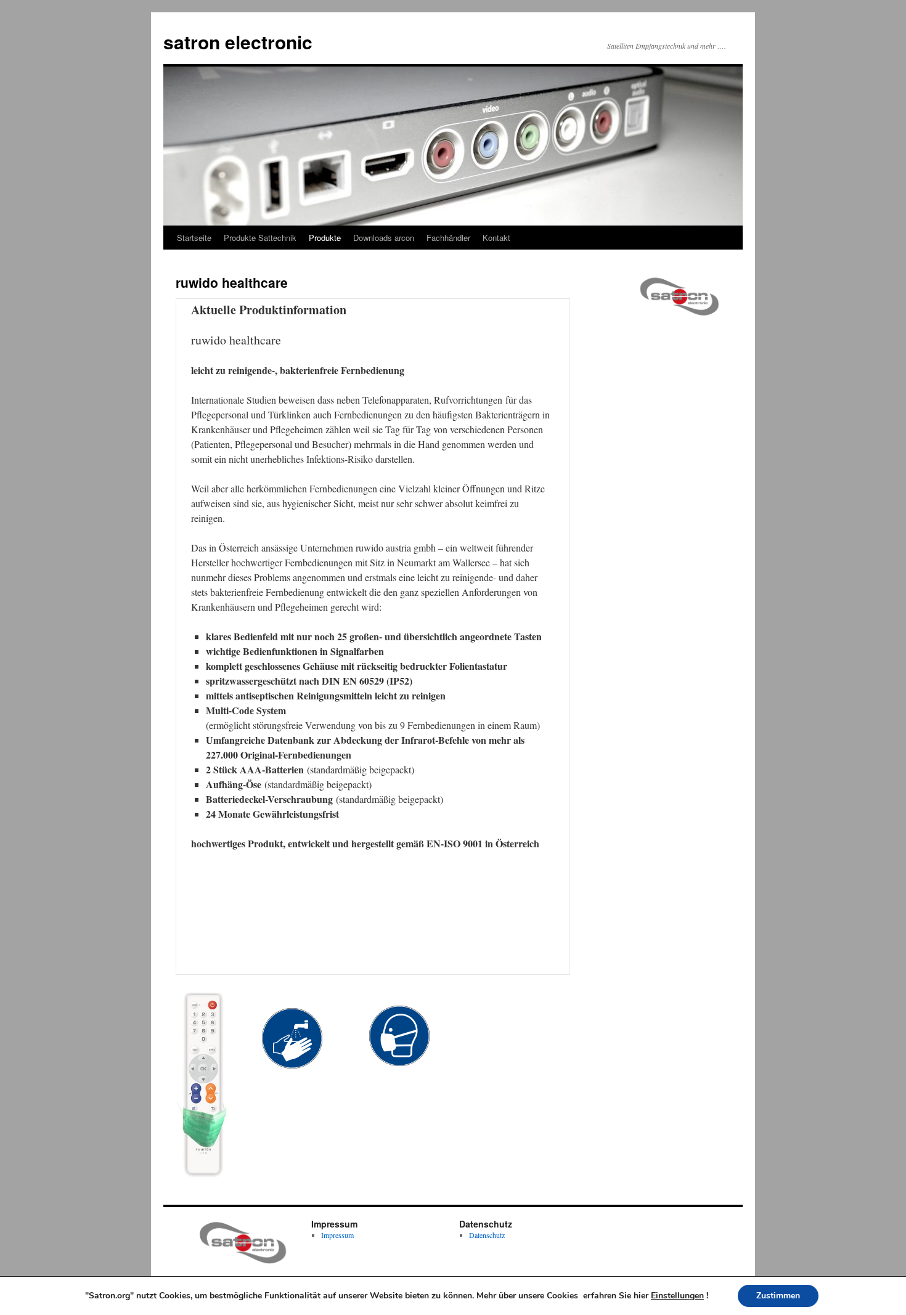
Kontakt (496, 237)
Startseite (194, 237)
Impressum (337, 1235)
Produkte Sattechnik (260, 237)
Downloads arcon (383, 237)
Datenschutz (487, 1235)
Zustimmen (778, 1295)
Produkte (325, 237)
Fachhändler (448, 237)
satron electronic (237, 41)
